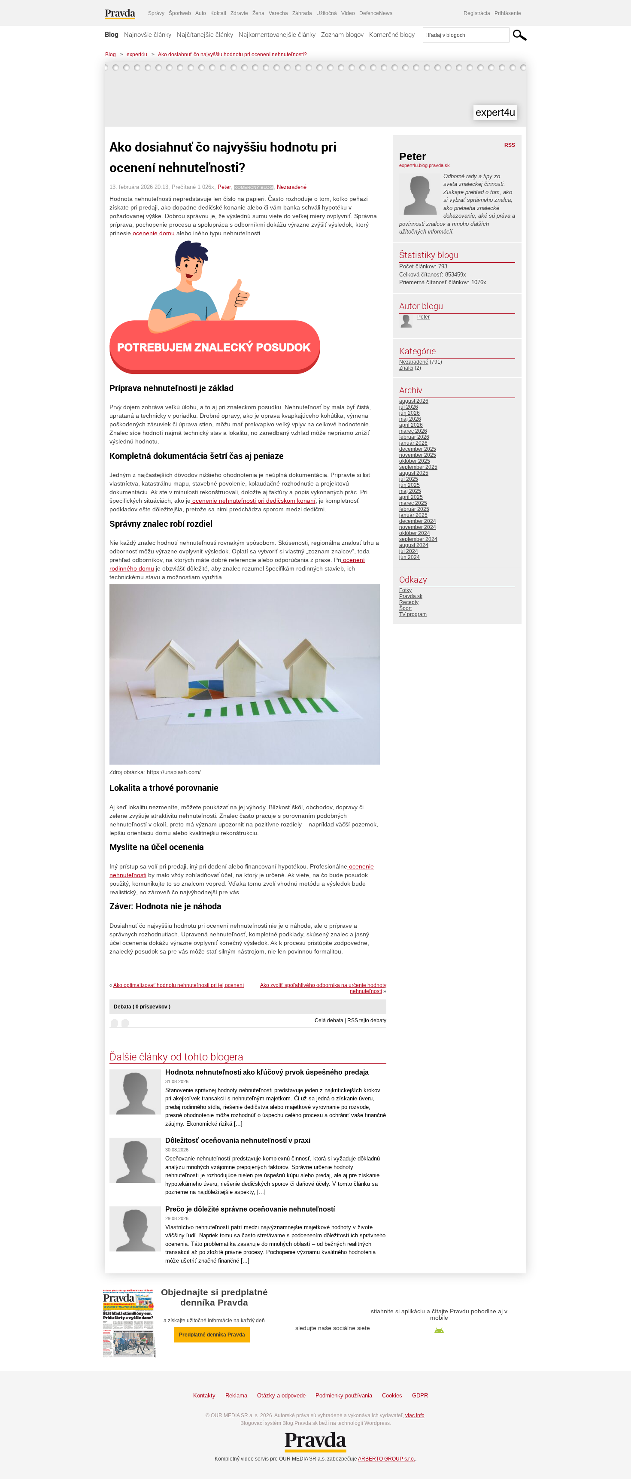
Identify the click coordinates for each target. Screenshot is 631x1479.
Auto (200, 13)
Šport (405, 608)
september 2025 (418, 467)
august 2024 (413, 545)
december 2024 (417, 521)
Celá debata (329, 1020)
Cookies (392, 1395)
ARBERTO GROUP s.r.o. (386, 1459)
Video (348, 13)
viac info (415, 1415)
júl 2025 (408, 479)
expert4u (137, 55)
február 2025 (414, 509)
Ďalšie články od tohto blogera (176, 1056)
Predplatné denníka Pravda (212, 1335)
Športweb (180, 13)
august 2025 (413, 473)
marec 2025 (413, 503)
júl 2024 (408, 551)
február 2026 (414, 437)
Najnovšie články (147, 34)
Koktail (218, 13)
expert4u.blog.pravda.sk (424, 165)
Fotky (405, 590)
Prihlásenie (507, 13)
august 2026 (413, 401)
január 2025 (413, 515)
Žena (258, 13)
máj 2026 (410, 419)
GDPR (420, 1395)
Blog (111, 34)
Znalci (406, 368)
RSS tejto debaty (366, 1020)
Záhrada (302, 13)
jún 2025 (409, 485)
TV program (413, 614)
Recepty (409, 602)
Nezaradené (291, 187)
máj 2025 (410, 491)
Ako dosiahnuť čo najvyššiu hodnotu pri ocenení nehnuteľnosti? (232, 55)
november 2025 (417, 455)
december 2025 (417, 449)
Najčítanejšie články (205, 34)
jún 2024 (409, 557)
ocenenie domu (153, 233)
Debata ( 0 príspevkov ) (142, 1007)
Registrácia (477, 13)
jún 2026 (409, 413)
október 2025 (414, 461)
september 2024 (418, 539)
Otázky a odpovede (281, 1395)
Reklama (236, 1395)
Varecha (278, 13)
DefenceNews (375, 13)
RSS (509, 145)
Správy (156, 13)
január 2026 (413, 443)
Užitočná (326, 13)
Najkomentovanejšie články (277, 34)
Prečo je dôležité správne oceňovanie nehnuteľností (250, 1209)
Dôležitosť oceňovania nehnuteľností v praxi (237, 1140)
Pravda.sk (410, 596)
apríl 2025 (411, 497)
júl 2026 (408, 407)
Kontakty (204, 1395)
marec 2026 (413, 431)
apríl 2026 (411, 425)
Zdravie (239, 13)
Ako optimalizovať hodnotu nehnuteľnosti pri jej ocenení (178, 985)
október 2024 (414, 533)
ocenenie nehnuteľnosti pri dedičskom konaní (253, 500)
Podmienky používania (344, 1395)
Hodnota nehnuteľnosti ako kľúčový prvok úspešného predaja (267, 1072)
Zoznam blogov (342, 34)
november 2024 (417, 527)
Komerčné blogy (392, 34)
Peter (224, 187)
